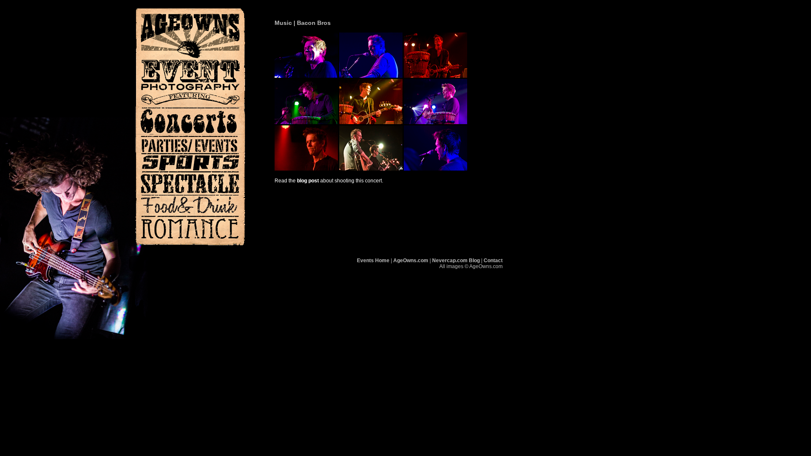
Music (283, 22)
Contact (493, 260)
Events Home (373, 260)
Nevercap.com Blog (456, 260)
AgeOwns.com (410, 260)
